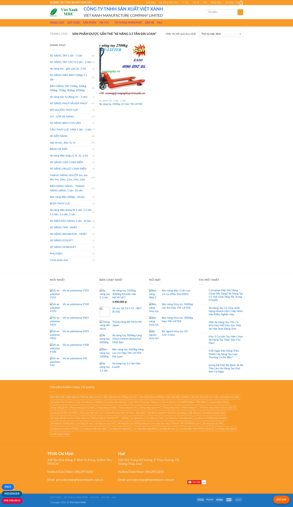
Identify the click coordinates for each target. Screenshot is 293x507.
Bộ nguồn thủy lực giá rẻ (62, 402)
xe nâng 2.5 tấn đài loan (189, 413)
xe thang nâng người (226, 429)
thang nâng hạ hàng (106, 408)
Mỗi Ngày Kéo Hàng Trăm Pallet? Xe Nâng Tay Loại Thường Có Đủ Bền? (224, 354)
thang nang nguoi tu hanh (82, 408)
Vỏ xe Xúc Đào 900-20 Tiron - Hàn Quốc (125, 413)
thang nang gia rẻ (59, 408)
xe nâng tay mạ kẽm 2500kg (64, 429)
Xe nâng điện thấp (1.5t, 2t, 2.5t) (69, 155)
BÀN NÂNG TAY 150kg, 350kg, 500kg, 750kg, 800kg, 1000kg (68, 88)
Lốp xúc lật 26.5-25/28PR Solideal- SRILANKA (184, 402)
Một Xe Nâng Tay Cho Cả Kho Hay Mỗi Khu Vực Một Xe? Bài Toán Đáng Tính (225, 325)
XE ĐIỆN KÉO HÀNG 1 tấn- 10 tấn (70, 221)
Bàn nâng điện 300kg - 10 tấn (67, 197)
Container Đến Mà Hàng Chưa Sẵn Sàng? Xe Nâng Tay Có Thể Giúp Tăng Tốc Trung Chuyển (226, 295)
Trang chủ (57, 22)
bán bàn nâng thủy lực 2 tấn (205, 397)
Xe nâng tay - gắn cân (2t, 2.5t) (68, 68)
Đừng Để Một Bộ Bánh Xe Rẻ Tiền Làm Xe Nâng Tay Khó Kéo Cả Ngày (226, 368)
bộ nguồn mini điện (230, 397)
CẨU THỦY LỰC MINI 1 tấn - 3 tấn (70, 129)
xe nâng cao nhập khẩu (213, 413)
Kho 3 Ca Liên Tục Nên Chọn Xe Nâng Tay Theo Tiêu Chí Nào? (226, 339)
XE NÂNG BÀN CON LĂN (65, 123)
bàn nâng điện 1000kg (177, 397)
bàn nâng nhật (57, 397)
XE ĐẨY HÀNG (59, 136)
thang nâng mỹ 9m (128, 408)
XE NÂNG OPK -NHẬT (63, 227)
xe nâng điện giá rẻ (168, 429)
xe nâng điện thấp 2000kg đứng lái (196, 429)
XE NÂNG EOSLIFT (61, 240)
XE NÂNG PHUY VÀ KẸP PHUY (68, 103)
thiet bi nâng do (189, 408)
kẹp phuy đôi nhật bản (115, 402)
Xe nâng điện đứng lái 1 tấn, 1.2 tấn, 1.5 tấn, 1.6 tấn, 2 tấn (71, 212)
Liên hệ (195, 3)
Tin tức (185, 3)
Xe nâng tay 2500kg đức (62, 424)
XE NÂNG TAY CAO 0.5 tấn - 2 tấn (70, 62)
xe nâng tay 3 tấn (155, 418)
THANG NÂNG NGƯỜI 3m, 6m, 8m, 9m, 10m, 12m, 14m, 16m (69, 177)
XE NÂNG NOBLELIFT (63, 247)
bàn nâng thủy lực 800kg (152, 397)
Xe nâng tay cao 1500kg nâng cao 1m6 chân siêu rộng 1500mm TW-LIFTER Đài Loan (159, 424)
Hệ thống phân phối (168, 3)
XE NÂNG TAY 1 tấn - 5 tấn (66, 55)
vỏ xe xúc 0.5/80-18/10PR (64, 413)
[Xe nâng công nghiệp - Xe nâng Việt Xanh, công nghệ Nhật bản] (64, 12)
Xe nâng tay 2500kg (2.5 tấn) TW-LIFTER (120, 104)
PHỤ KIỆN (56, 253)
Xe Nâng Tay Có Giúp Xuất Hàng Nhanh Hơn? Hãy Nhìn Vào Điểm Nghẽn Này (226, 311)
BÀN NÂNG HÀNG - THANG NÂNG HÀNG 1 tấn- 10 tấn (67, 188)
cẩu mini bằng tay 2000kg (89, 402)
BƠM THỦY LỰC (60, 203)
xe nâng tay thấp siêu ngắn (93, 429)
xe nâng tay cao (84, 424)
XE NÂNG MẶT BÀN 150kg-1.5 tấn (68, 77)
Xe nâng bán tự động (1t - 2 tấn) (68, 97)
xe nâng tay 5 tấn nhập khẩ (179, 418)
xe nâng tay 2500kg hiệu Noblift (210, 418)
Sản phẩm (89, 22)
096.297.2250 (84, 471)
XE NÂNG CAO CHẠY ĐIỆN (66, 162)
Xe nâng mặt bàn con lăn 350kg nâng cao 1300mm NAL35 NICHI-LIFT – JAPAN (89, 418)
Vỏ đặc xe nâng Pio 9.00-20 (161, 413)
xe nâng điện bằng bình (145, 429)
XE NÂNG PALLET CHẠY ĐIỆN (68, 168)
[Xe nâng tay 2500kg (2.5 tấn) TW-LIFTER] (122, 70)
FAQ (205, 3)
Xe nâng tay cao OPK (213, 424)
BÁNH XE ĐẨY (58, 149)
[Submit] (240, 12)
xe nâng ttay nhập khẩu (120, 429)
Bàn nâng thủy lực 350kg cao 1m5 (120, 397)
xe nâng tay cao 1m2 (105, 424)
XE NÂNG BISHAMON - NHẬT (68, 234)
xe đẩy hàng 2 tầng (60, 434)
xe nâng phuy (137, 418)
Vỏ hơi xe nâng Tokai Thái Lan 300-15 (218, 408)
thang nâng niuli (171, 408)
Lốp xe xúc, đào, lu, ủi (62, 142)
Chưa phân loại (59, 260)
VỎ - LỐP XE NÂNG (62, 116)
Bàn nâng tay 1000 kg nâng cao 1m (84, 397)
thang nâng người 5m (150, 408)
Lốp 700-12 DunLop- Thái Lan (143, 402)
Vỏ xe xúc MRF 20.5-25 (91, 413)
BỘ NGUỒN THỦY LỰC (64, 110)
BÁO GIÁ (281, 499)
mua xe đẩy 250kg (219, 402)
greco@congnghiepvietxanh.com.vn (79, 479)
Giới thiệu (150, 3)
